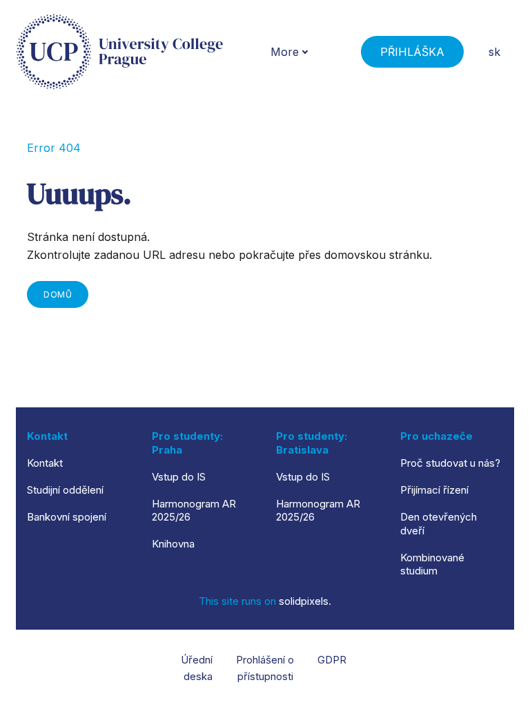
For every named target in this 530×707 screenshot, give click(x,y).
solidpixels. (305, 601)
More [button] (285, 52)
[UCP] (119, 52)
